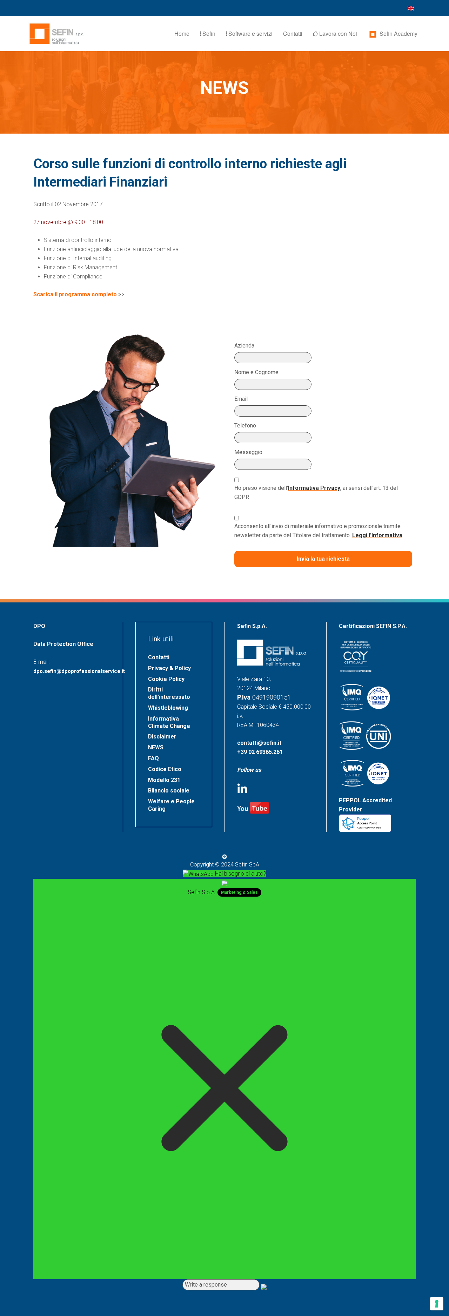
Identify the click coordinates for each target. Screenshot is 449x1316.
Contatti (292, 33)
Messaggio (248, 452)
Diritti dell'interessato (169, 693)
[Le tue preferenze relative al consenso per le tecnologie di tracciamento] (436, 1303)
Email (241, 399)
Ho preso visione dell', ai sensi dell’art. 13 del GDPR (316, 492)
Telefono (245, 425)
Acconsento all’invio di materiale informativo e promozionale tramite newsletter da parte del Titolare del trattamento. (318, 531)
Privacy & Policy (169, 668)
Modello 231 (164, 780)
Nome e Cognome (256, 372)
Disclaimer (162, 736)
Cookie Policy (166, 679)
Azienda (244, 345)
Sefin (208, 33)
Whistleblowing (168, 707)
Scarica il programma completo (75, 294)
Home (181, 33)
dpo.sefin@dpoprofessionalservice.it (79, 671)
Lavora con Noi (337, 33)
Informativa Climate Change (169, 722)
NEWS (155, 747)
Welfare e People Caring (171, 805)
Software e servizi (250, 33)
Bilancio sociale (168, 790)
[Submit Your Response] (264, 1286)
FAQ (153, 758)
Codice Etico (164, 769)
